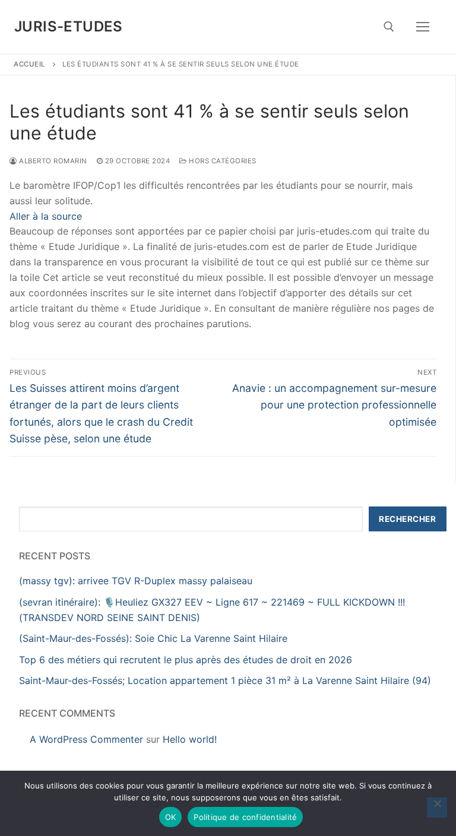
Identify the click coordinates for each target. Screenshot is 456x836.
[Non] (437, 807)
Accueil (30, 64)
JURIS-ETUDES (68, 26)
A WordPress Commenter (86, 739)
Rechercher (407, 519)
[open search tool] (389, 26)
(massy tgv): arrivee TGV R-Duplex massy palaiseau (135, 581)
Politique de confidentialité (245, 817)
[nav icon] (423, 26)
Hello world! (190, 739)
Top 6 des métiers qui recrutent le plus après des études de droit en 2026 (185, 660)
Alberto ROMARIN (52, 161)
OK (170, 817)
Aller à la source (46, 216)
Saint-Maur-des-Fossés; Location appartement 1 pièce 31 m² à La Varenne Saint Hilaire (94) (225, 680)
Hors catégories (221, 161)
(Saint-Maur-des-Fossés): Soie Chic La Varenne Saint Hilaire (153, 638)
